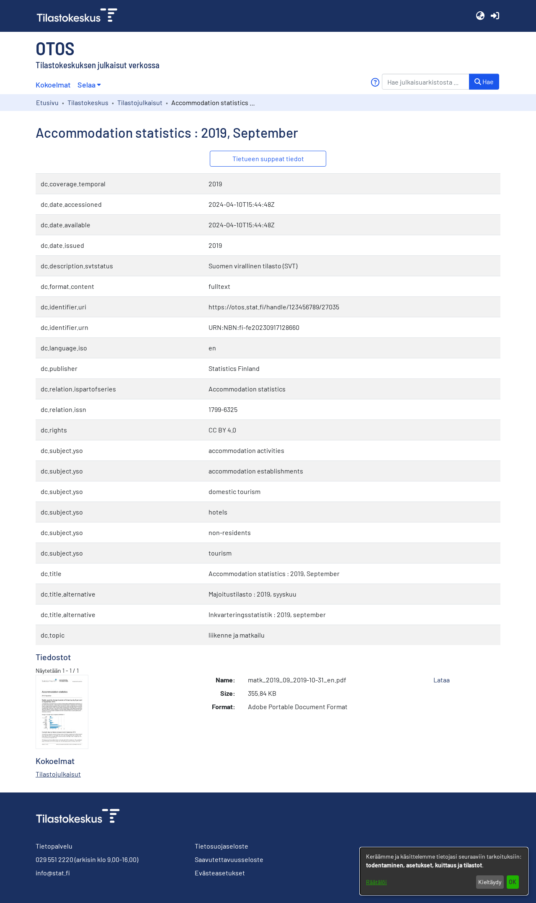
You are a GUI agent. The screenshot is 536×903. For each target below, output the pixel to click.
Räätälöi (376, 881)
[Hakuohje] (375, 82)
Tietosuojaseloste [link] (221, 846)
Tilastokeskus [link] (87, 102)
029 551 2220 (54, 859)
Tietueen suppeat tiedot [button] (268, 158)
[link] (80, 16)
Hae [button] (487, 81)
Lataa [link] (441, 680)
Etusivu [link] (47, 102)
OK (512, 881)
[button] (480, 16)
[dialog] (444, 871)
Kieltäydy (489, 881)
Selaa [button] (86, 84)
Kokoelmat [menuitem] (53, 84)
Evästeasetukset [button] (220, 873)
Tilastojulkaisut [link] (139, 102)
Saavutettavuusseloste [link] (229, 859)
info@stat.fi (53, 873)
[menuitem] (88, 85)
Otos (55, 47)
